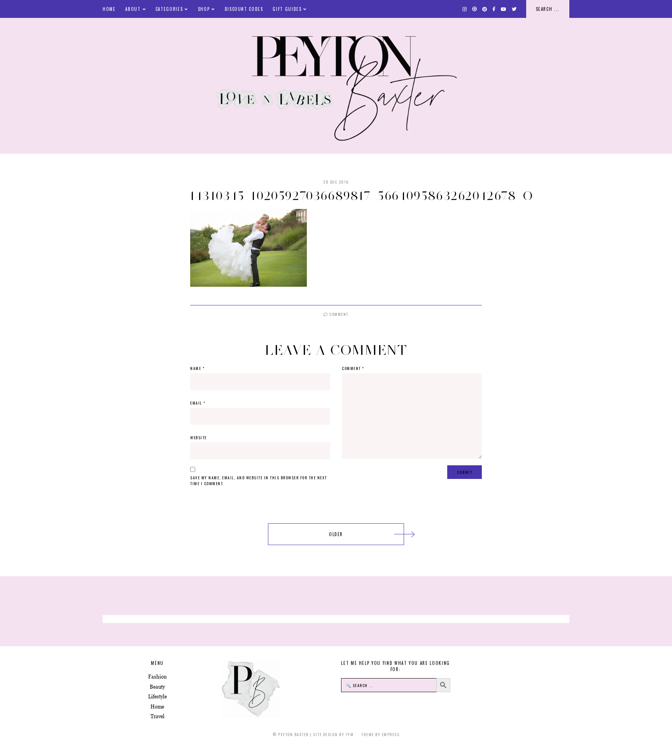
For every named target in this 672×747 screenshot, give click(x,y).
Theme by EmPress (380, 734)
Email (198, 403)
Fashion (157, 677)
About (132, 9)
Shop (204, 9)
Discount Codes (244, 9)
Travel (157, 716)
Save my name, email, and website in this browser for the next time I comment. (258, 480)
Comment (338, 314)
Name (197, 368)
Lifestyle (157, 697)
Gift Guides (287, 9)
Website (198, 437)
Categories (169, 9)
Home (109, 9)
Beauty (157, 687)
